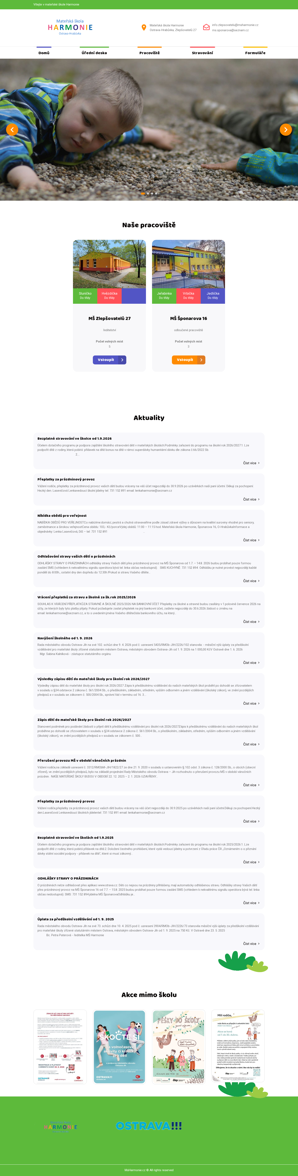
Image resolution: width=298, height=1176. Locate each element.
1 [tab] (143, 194)
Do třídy (85, 298)
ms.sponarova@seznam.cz (230, 30)
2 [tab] (148, 194)
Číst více (250, 463)
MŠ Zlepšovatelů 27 (109, 319)
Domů (44, 53)
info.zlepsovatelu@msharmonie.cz (235, 25)
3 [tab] (152, 194)
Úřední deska (94, 53)
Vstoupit (106, 360)
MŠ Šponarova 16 (188, 319)
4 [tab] (156, 194)
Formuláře (255, 53)
